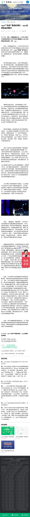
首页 (8, 22)
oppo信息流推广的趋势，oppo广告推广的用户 (13, 351)
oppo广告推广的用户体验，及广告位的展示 (12, 353)
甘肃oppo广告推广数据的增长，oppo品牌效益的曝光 (16, 472)
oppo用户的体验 (11, 345)
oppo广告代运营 (8, 463)
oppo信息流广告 (10, 461)
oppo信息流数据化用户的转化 (9, 347)
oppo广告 (13, 22)
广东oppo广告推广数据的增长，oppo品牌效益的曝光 (14, 473)
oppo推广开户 (18, 461)
